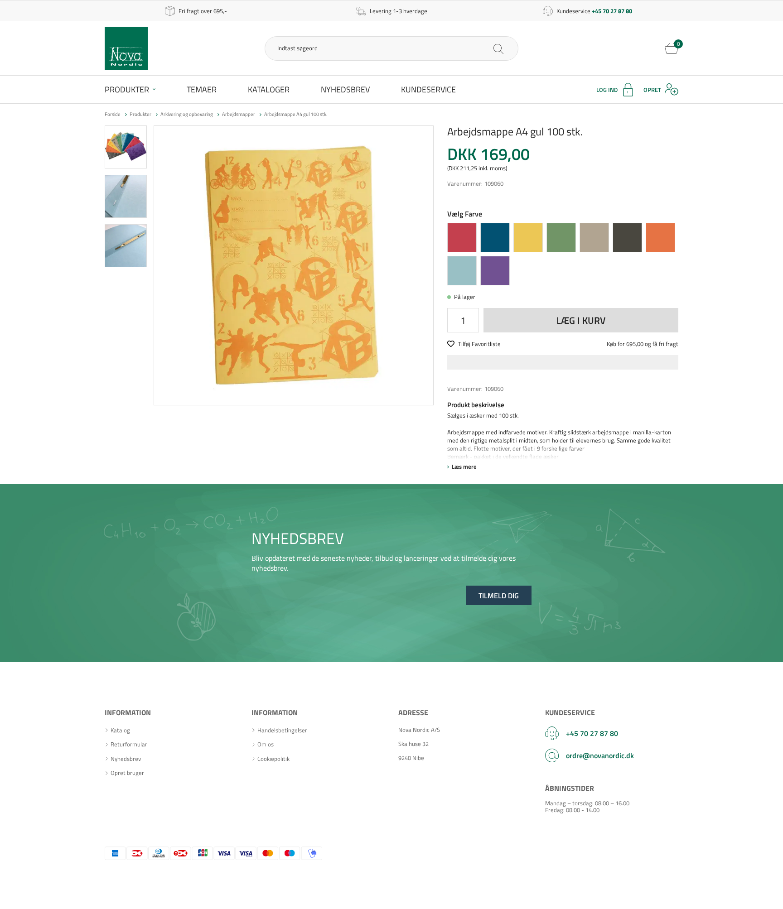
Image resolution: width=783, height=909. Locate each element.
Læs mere (464, 466)
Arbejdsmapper (238, 114)
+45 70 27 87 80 (592, 733)
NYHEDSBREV (297, 538)
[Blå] (495, 237)
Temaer (202, 89)
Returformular (129, 744)
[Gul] (528, 237)
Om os (265, 744)
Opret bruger (127, 773)
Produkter (127, 89)
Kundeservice (428, 89)
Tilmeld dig (498, 595)
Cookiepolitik (273, 758)
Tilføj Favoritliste (479, 344)
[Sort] (627, 237)
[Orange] (660, 237)
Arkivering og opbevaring (186, 114)
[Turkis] (462, 270)
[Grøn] (561, 237)
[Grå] (594, 237)
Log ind (607, 89)
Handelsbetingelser (282, 730)
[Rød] (462, 237)
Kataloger (269, 89)
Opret (652, 89)
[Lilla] (495, 270)
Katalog (120, 730)
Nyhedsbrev (345, 89)
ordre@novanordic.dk (600, 755)
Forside (113, 114)
